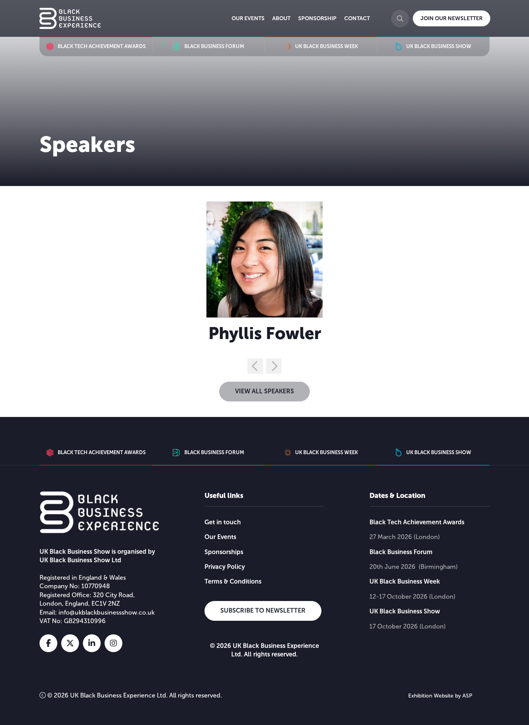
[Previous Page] (255, 366)
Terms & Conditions (232, 581)
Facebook (48, 643)
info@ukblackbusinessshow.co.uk (106, 612)
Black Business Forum (401, 552)
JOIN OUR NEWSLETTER (452, 18)
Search (400, 19)
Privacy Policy (224, 566)
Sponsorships (223, 552)
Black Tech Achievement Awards (416, 522)
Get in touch (222, 522)
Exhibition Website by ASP (440, 696)
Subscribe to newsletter (263, 610)
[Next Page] (274, 366)
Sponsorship (317, 18)
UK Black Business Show (404, 611)
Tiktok (135, 643)
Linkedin (92, 643)
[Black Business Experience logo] (70, 18)
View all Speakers (264, 391)
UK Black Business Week (404, 581)
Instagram (113, 643)
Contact (357, 18)
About (281, 18)
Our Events (248, 18)
